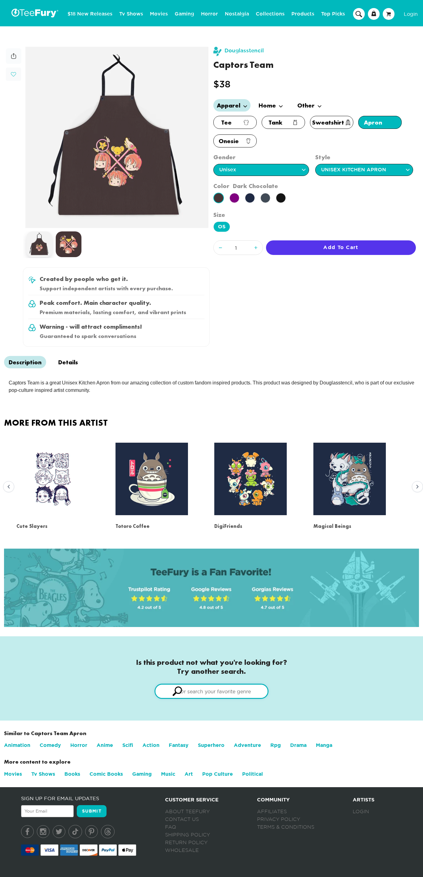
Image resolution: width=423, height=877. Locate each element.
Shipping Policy (187, 834)
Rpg (275, 745)
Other (306, 105)
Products (302, 13)
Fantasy (179, 745)
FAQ (170, 827)
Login (411, 14)
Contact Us (182, 819)
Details (68, 362)
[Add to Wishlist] (13, 74)
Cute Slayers (31, 526)
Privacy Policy (278, 819)
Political (252, 774)
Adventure (247, 745)
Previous (7, 487)
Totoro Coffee (133, 526)
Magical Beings (332, 526)
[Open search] (358, 13)
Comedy (50, 745)
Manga (324, 745)
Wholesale (182, 850)
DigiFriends (228, 526)
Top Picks (333, 13)
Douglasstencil (244, 50)
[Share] (13, 62)
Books (72, 774)
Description (25, 362)
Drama (298, 745)
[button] (13, 74)
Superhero (211, 745)
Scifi (127, 745)
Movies (159, 13)
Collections (270, 13)
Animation (17, 745)
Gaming (184, 13)
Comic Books (106, 774)
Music (168, 774)
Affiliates (272, 811)
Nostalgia (237, 13)
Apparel (229, 105)
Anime (105, 745)
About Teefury (187, 811)
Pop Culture (217, 774)
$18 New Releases (90, 13)
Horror (209, 13)
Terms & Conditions (285, 827)
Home (268, 105)
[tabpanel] (116, 137)
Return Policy (186, 842)
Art (189, 774)
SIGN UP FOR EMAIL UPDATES (60, 798)
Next (416, 487)
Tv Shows (131, 13)
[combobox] (211, 691)
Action (150, 745)
